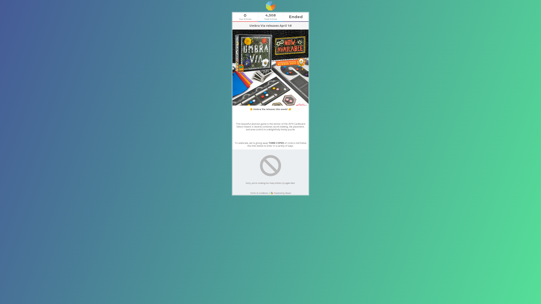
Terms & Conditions (259, 193)
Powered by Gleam (282, 193)
